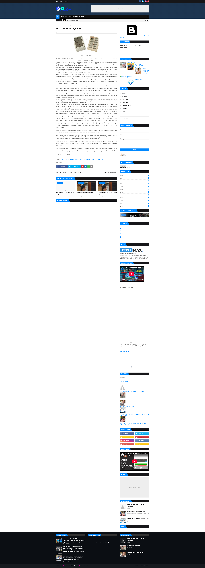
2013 (134, 200)
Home (57, 1)
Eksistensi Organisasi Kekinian (127, 406)
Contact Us (146, 565)
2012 (134, 203)
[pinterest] (148, 1)
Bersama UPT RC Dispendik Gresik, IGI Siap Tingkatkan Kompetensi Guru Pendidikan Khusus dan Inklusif (73, 557)
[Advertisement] (124, 319)
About (61, 1)
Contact (66, 1)
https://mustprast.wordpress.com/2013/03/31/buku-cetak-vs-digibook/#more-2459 (82, 159)
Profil (123, 112)
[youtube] (127, 444)
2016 (134, 197)
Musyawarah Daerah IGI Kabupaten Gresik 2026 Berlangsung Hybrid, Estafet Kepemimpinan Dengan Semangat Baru (104, 20)
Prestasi (124, 108)
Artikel (60, 25)
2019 (134, 189)
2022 (134, 181)
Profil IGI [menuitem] (63, 16)
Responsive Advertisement (120, 9)
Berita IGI (124, 96)
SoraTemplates (64, 565)
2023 (134, 178)
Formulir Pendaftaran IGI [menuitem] (76, 16)
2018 (134, 192)
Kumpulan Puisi (126, 105)
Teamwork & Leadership (126, 399)
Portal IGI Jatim (123, 45)
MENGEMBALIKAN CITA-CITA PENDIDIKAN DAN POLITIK (85, 193)
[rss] (127, 437)
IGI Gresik (59, 32)
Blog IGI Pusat (138, 45)
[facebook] (140, 1)
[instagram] (146, 1)
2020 (134, 186)
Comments (125, 155)
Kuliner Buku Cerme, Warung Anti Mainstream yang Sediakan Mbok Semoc (138, 512)
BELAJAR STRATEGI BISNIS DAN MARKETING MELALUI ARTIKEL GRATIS (138, 519)
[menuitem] (57, 17)
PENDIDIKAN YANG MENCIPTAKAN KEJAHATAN (107, 193)
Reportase (125, 115)
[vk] (142, 440)
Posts (123, 154)
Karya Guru (125, 99)
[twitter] (143, 1)
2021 (134, 183)
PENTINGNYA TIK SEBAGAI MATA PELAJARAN (65, 193)
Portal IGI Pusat (123, 47)
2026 (134, 175)
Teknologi (125, 118)
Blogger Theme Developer (82, 565)
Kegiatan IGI (125, 102)
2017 (134, 195)
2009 (134, 206)
